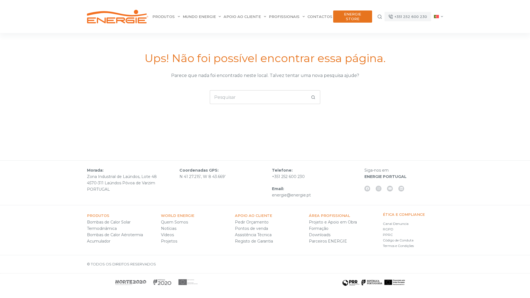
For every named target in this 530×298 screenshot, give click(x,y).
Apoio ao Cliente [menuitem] (242, 16)
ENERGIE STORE (352, 16)
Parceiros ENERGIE (328, 241)
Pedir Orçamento (252, 222)
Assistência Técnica (253, 234)
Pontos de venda (251, 228)
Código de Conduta (398, 240)
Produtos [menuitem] (163, 16)
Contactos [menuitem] (320, 16)
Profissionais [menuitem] (284, 16)
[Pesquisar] (380, 17)
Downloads (319, 234)
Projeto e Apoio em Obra (333, 222)
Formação (318, 228)
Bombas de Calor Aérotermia (115, 234)
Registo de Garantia (254, 241)
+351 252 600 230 (410, 16)
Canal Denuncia (396, 224)
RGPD (388, 229)
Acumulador (98, 241)
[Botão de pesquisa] (313, 97)
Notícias (168, 228)
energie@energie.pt (291, 195)
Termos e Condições (398, 246)
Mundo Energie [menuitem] (199, 16)
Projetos (169, 241)
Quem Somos (174, 222)
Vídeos (167, 234)
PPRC (388, 235)
